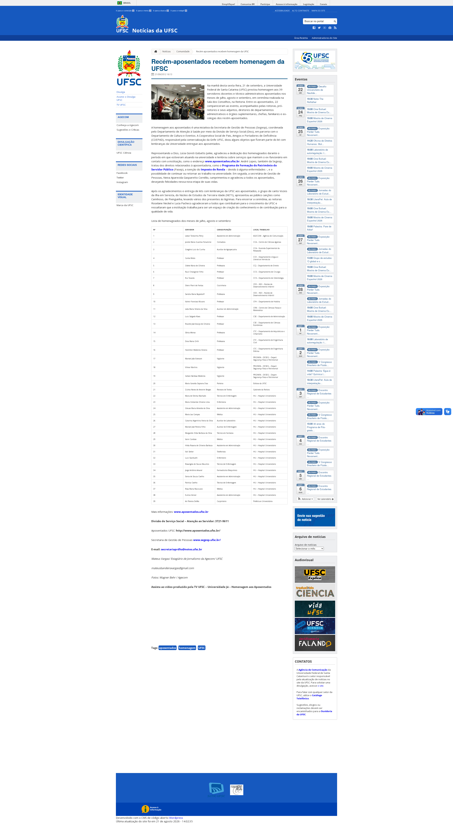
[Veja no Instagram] (330, 27)
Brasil (127, 2)
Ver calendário (324, 498)
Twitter (120, 177)
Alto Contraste (300, 10)
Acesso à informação (286, 4)
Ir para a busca (160, 11)
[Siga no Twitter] (319, 27)
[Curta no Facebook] (314, 27)
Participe (265, 4)
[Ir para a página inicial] (154, 51)
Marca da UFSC (125, 205)
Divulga (121, 92)
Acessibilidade (282, 10)
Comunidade (183, 51)
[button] (305, 499)
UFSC (201, 648)
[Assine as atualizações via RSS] (335, 27)
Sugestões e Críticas (128, 129)
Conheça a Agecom (128, 125)
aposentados (167, 648)
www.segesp (207, 540)
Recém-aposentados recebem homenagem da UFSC (222, 51)
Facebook (122, 173)
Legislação (308, 4)
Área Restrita (301, 38)
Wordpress (176, 817)
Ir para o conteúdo (125, 11)
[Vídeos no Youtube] (324, 27)
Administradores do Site (324, 38)
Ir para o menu (143, 11)
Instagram (122, 182)
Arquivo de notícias (306, 544)
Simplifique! (228, 4)
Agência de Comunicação (313, 669)
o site (320, 685)
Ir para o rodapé (179, 11)
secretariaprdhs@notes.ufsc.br (181, 549)
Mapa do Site (318, 10)
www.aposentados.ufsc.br (222, 161)
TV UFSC (121, 104)
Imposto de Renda (213, 169)
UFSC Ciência (124, 152)
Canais (323, 4)
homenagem (187, 648)
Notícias (166, 51)
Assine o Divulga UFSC (126, 98)
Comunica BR (248, 4)
